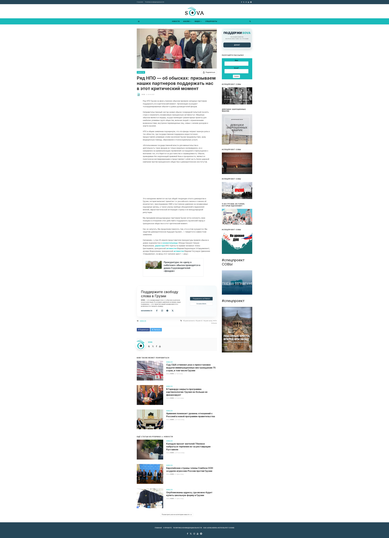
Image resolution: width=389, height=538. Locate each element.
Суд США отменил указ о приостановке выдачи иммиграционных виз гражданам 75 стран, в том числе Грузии (191, 367)
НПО (215, 320)
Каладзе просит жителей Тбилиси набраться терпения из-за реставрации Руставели (188, 446)
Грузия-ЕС (199, 320)
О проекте (140, 2)
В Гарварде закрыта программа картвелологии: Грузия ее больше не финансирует (186, 392)
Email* (236, 68)
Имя (236, 60)
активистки (171, 248)
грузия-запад (208, 320)
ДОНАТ (237, 45)
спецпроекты (211, 21)
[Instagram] (162, 311)
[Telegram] (167, 311)
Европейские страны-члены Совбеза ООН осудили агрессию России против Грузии (189, 469)
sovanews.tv (146, 311)
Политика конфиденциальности (154, 2)
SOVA (143, 94)
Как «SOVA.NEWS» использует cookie (218, 528)
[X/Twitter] (173, 311)
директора (160, 246)
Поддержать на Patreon (201, 298)
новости (176, 21)
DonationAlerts (201, 304)
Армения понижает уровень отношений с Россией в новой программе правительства (190, 415)
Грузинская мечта (189, 320)
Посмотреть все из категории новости (176, 514)
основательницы (170, 243)
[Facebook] (157, 311)
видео (197, 21)
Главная (158, 528)
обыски (214, 323)
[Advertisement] (177, 180)
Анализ (186, 21)
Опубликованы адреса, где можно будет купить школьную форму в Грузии (189, 494)
